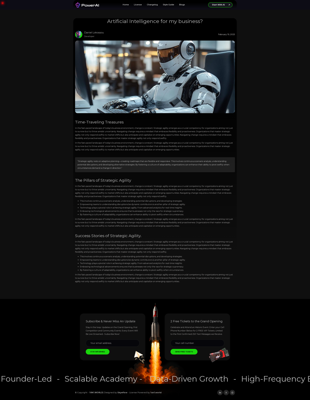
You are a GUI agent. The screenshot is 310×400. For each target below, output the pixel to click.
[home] (87, 5)
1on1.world (155, 392)
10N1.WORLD (96, 392)
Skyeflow (122, 392)
